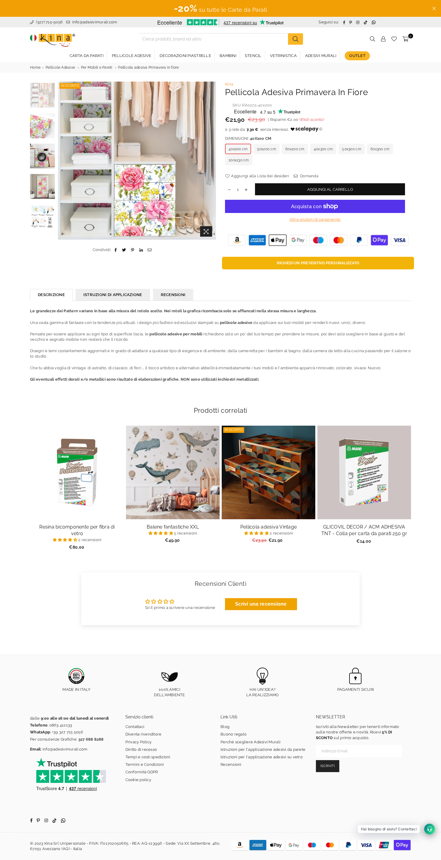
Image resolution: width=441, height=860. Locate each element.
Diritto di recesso (141, 749)
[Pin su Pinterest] (132, 250)
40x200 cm (238, 149)
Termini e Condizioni (144, 764)
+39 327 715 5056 (67, 732)
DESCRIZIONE (51, 294)
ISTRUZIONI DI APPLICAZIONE (112, 294)
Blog (225, 726)
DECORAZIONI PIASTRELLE (185, 55)
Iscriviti (327, 766)
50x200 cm (266, 149)
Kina (229, 84)
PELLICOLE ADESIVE (131, 55)
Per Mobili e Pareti (96, 67)
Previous (63, 160)
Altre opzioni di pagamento (315, 219)
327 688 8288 (91, 739)
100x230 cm (239, 160)
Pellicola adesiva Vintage (268, 527)
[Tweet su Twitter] (124, 250)
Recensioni (231, 764)
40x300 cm (323, 149)
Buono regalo (233, 734)
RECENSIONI (173, 294)
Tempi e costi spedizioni (147, 757)
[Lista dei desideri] (394, 38)
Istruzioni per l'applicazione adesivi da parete (262, 749)
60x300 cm (379, 149)
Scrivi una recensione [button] (260, 604)
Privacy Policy (138, 742)
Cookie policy (138, 780)
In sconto (70, 86)
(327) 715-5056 (49, 22)
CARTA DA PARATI (87, 55)
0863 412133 (60, 725)
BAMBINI (228, 55)
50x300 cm (351, 149)
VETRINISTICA (283, 55)
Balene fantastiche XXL (173, 527)
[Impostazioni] (383, 38)
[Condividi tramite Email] (149, 250)
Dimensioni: (248, 138)
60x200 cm (294, 149)
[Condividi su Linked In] (141, 250)
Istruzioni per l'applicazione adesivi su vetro (261, 757)
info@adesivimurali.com (94, 22)
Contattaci (135, 726)
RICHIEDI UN (318, 263)
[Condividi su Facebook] (115, 250)
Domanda (308, 176)
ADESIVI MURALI (321, 55)
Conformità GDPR (141, 772)
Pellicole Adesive (60, 67)
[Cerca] (295, 39)
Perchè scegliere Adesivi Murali (250, 742)
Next (211, 160)
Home (35, 67)
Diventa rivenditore (143, 734)
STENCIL (253, 55)
